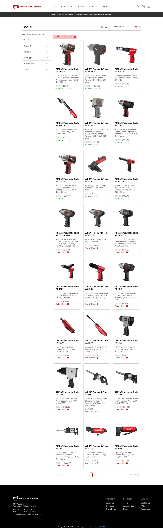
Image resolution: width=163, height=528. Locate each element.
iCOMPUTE (101, 527)
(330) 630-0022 (28, 509)
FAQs (143, 506)
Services (80, 6)
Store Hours (111, 509)
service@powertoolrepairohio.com (27, 514)
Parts (125, 509)
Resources (145, 509)
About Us (92, 6)
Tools (54, 6)
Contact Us (106, 6)
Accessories (66, 6)
